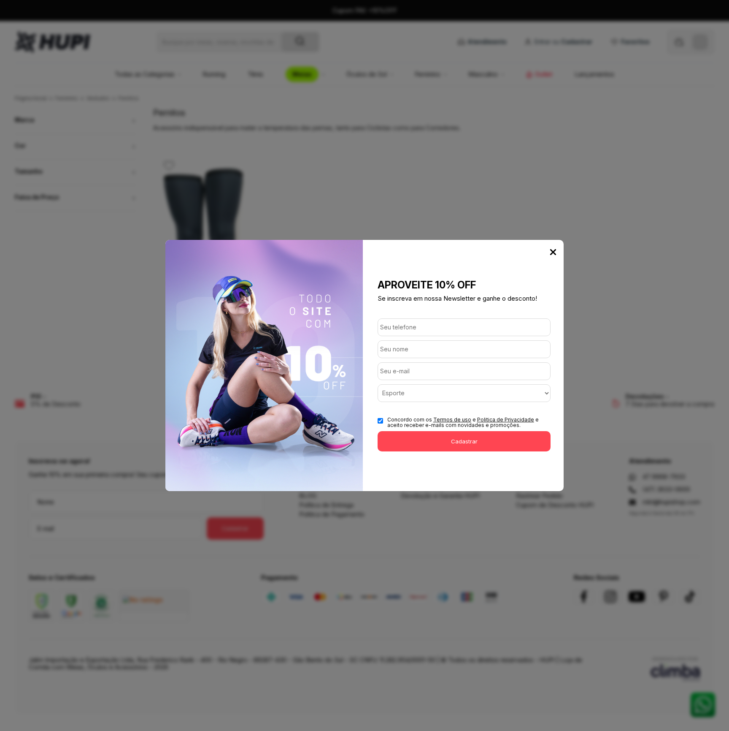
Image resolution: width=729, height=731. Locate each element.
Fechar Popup (553, 252)
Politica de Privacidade (505, 419)
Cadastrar (464, 441)
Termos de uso (452, 419)
